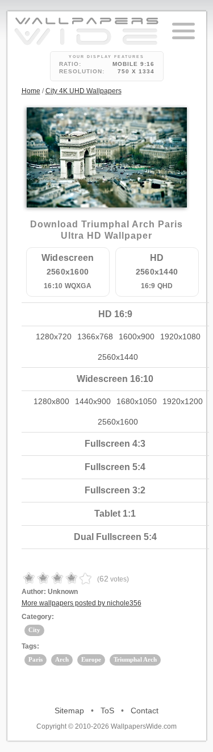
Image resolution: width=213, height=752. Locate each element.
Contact (144, 710)
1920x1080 (180, 336)
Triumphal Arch (135, 659)
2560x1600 (118, 421)
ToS (107, 710)
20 (112, 169)
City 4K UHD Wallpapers (83, 91)
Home (31, 91)
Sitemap (69, 710)
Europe (91, 659)
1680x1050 (136, 401)
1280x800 (51, 401)
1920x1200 (182, 401)
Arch (62, 659)
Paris (35, 659)
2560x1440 (118, 357)
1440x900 (93, 401)
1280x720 (54, 336)
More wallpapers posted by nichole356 (81, 603)
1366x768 (95, 336)
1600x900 (136, 336)
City (34, 629)
